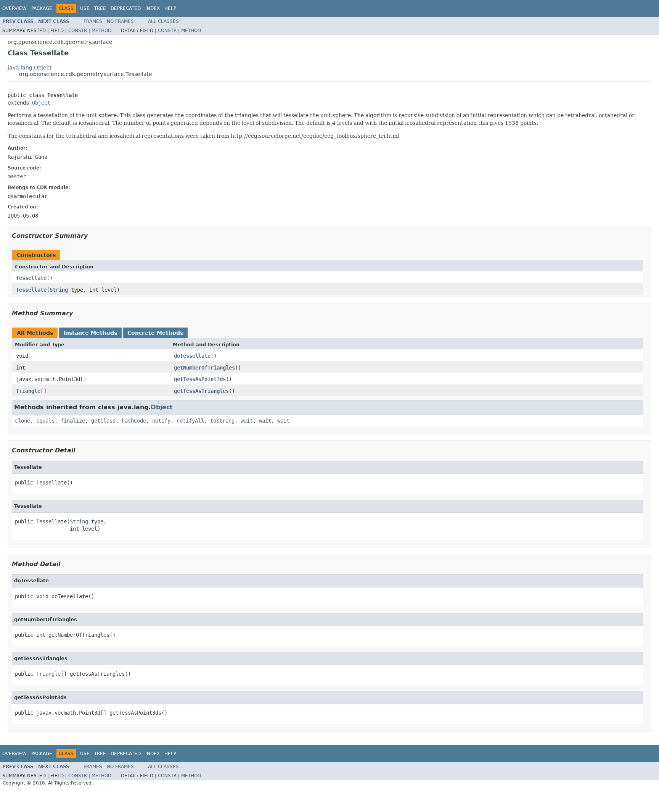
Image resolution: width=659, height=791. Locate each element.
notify (161, 421)
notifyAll (190, 421)
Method (101, 30)
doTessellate (192, 356)
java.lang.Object (29, 68)
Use (85, 8)
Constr (77, 30)
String (59, 290)
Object (41, 103)
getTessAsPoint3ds (200, 379)
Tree (100, 8)
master (17, 176)
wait (247, 421)
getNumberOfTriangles (204, 368)
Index (152, 8)
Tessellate (31, 278)
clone (22, 421)
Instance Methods (90, 333)
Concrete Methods (155, 333)
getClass (103, 421)
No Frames (120, 21)
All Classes (163, 21)
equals (45, 421)
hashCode (134, 421)
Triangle (28, 391)
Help (170, 8)
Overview (14, 8)
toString (222, 421)
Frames (93, 21)
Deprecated (126, 8)
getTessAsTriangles (201, 391)
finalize (73, 421)
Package (41, 8)
